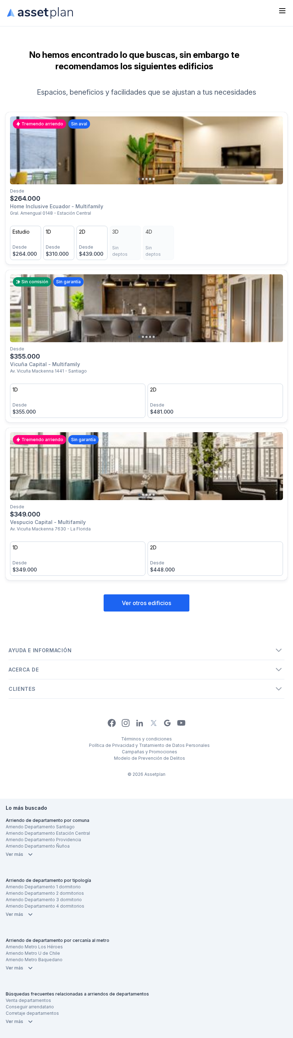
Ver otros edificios (146, 603)
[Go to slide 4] (150, 179)
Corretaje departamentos (32, 1013)
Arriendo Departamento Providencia (43, 839)
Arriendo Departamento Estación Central (48, 833)
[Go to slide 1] (139, 179)
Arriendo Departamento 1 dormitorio (43, 886)
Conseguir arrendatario (30, 1006)
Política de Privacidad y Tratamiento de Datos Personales (149, 745)
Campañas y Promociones (149, 751)
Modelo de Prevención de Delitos (149, 758)
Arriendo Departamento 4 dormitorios (45, 906)
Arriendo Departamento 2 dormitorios (45, 893)
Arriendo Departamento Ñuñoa (38, 846)
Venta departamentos (28, 1000)
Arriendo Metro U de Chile (33, 953)
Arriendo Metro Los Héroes (34, 946)
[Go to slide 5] (154, 179)
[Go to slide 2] (143, 179)
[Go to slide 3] (146, 179)
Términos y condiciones (146, 739)
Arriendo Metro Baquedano (34, 959)
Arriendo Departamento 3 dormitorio (44, 899)
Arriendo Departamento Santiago (40, 826)
